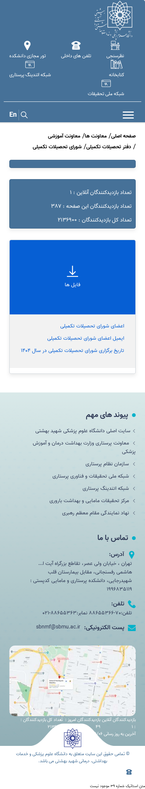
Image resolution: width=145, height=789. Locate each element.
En (13, 115)
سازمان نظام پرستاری (108, 464)
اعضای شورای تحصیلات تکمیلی (92, 326)
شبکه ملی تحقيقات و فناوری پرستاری (91, 476)
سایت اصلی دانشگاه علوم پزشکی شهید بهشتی (82, 431)
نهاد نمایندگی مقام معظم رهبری (96, 513)
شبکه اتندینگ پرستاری (106, 488)
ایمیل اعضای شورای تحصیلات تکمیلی (85, 338)
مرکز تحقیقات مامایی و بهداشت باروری (89, 501)
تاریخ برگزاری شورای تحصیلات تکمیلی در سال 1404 (72, 350)
